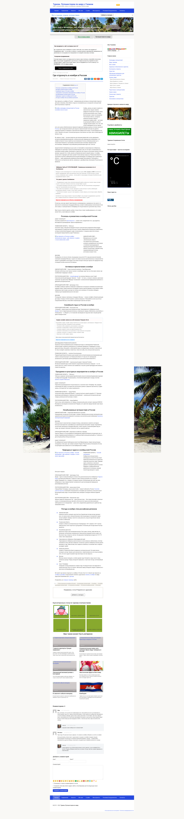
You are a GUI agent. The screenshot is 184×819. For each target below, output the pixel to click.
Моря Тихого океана (115, 85)
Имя (54, 759)
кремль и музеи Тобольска (62, 379)
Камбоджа (82, 693)
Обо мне (80, 10)
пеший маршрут (74, 276)
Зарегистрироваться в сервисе (65, 339)
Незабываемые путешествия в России (65, 94)
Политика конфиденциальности (127, 810)
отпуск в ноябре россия (88, 585)
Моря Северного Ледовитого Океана (119, 83)
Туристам (111, 96)
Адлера (57, 311)
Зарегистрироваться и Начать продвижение (69, 200)
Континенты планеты (115, 69)
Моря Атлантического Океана (117, 79)
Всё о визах (112, 64)
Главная (56, 10)
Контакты (122, 10)
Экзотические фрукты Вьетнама (90, 672)
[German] (117, 48)
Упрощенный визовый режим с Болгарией (63, 673)
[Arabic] (108, 48)
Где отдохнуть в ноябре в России (67, 583)
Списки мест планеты (115, 94)
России (57, 129)
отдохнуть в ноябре (74, 585)
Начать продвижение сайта (65, 68)
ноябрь (94, 583)
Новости (73, 10)
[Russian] (120, 48)
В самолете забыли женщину (62, 693)
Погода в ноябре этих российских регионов (67, 97)
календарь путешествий (84, 583)
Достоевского (71, 220)
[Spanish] (122, 48)
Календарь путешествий (69, 78)
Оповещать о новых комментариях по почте (66, 783)
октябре (57, 574)
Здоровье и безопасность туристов (118, 66)
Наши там (111, 71)
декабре (63, 574)
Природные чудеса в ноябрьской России (66, 96)
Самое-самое (112, 92)
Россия (98, 585)
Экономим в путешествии (116, 98)
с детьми (71, 576)
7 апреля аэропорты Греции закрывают (62, 649)
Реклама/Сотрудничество (110, 10)
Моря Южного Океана (115, 87)
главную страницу (68, 580)
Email (71, 759)
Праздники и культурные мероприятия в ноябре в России (70, 92)
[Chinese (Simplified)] (110, 48)
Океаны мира (113, 77)
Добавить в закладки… (107, 15)
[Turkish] (124, 48)
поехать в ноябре (90, 574)
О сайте (88, 10)
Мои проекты (96, 10)
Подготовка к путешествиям (117, 90)
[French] (115, 48)
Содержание (64, 10)
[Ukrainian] (125, 48)
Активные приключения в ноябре (64, 89)
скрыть (76, 85)
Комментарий (56, 764)
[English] (113, 48)
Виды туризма (113, 62)
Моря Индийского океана (116, 81)
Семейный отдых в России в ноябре (65, 91)
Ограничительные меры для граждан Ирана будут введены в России (90, 650)
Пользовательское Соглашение (112, 810)
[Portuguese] (119, 48)
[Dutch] (112, 48)
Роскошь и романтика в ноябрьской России (67, 88)
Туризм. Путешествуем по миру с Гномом (73, 4)
